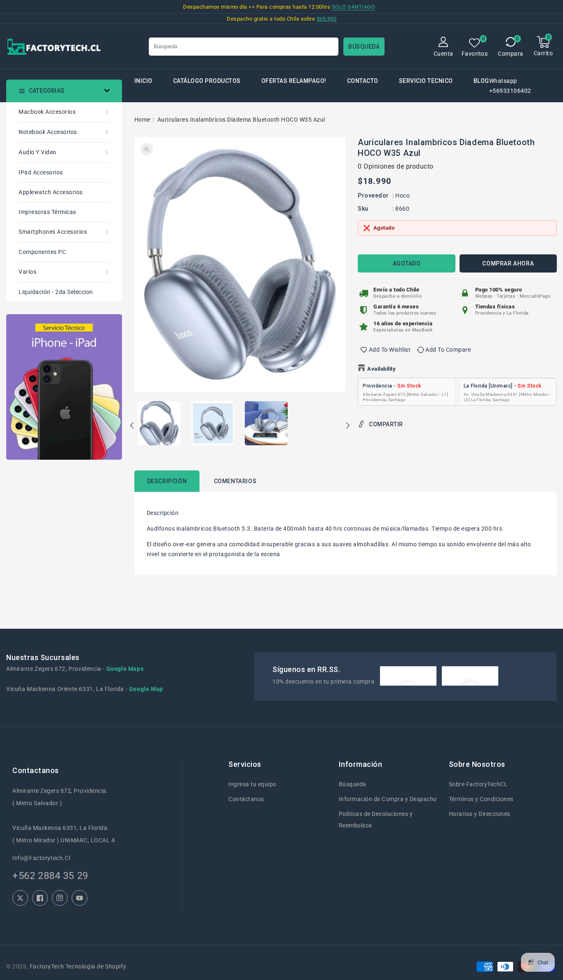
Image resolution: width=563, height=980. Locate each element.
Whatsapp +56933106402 (510, 86)
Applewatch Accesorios (51, 192)
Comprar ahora (508, 263)
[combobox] (243, 47)
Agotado (407, 263)
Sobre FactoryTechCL (478, 784)
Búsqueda (352, 784)
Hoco (402, 195)
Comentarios (235, 481)
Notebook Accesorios (48, 132)
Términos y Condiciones (481, 799)
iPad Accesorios (41, 172)
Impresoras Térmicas (47, 212)
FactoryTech (47, 966)
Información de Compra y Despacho (388, 799)
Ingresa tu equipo (252, 784)
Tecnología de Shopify (96, 966)
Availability (381, 369)
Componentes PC (42, 252)
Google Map (146, 689)
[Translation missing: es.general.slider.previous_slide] (132, 427)
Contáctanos (246, 799)
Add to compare (448, 349)
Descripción (167, 481)
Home (142, 119)
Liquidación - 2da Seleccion (56, 292)
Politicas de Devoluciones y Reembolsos (376, 820)
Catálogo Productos (207, 81)
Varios (27, 271)
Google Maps (125, 668)
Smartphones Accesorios (53, 231)
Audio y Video (37, 152)
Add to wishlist (390, 349)
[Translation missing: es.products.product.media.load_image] (159, 424)
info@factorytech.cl (41, 858)
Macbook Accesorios (47, 111)
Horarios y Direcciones (479, 814)
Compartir (386, 424)
